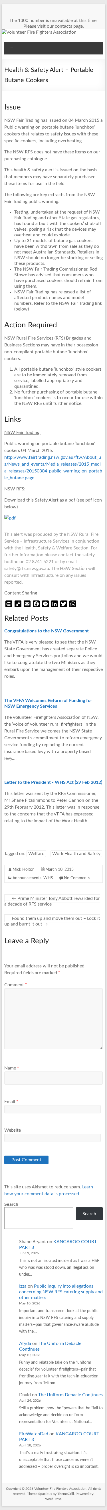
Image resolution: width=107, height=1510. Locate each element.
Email (11, 1101)
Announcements (27, 878)
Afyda (25, 1343)
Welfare (36, 853)
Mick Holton (24, 870)
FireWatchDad (33, 1434)
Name (11, 1068)
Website (12, 1130)
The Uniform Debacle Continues (70, 1395)
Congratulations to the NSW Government (46, 631)
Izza (23, 1286)
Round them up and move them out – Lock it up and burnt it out (52, 921)
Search (11, 1204)
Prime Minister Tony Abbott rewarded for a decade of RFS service (52, 901)
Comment (15, 985)
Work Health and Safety (76, 853)
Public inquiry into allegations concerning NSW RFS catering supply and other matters (61, 1292)
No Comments (77, 878)
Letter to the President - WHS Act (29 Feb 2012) (53, 782)
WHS (48, 878)
